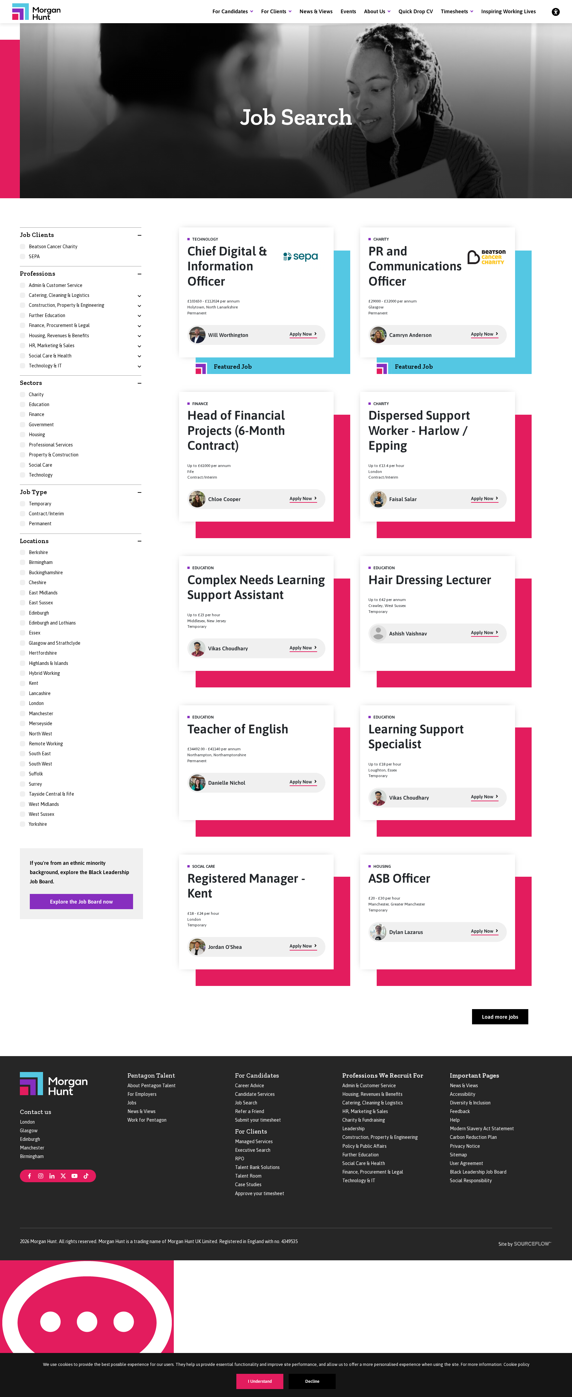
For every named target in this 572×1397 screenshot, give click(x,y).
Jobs (131, 1102)
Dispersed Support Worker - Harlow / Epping (419, 430)
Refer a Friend (249, 1111)
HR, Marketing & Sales (365, 1111)
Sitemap (458, 1154)
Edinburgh (30, 1139)
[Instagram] (41, 1175)
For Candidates (230, 11)
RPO (239, 1158)
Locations (34, 541)
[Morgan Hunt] (36, 11)
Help (455, 1120)
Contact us (35, 1112)
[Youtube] (74, 1175)
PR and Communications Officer (415, 266)
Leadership (353, 1128)
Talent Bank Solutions (257, 1167)
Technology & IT (358, 1180)
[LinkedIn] (52, 1175)
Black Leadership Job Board (478, 1172)
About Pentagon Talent (151, 1085)
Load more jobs (500, 1017)
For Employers (142, 1094)
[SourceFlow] (533, 1243)
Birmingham (32, 1156)
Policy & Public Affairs (364, 1146)
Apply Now (301, 334)
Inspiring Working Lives (508, 11)
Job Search (246, 1102)
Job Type (33, 492)
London (27, 1122)
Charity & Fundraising (363, 1120)
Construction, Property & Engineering (380, 1137)
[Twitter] (63, 1175)
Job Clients (37, 235)
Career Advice (249, 1085)
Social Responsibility (471, 1180)
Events (348, 11)
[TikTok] (86, 1175)
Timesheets (454, 11)
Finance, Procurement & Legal (372, 1172)
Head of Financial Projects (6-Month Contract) (236, 430)
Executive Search (252, 1150)
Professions (37, 273)
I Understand (260, 1381)
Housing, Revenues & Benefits (372, 1094)
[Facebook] (29, 1175)
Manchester (32, 1147)
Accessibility (462, 1094)
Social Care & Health (363, 1163)
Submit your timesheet (258, 1120)
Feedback (460, 1111)
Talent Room (248, 1176)
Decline (312, 1381)
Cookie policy (516, 1364)
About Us (374, 11)
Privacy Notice (465, 1146)
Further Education (360, 1154)
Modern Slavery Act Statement (482, 1128)
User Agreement (466, 1163)
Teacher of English (237, 729)
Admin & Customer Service (369, 1085)
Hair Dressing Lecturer (429, 580)
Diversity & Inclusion (470, 1102)
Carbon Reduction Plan (473, 1137)
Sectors (31, 383)
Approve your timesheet (259, 1193)
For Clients (273, 11)
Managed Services (254, 1141)
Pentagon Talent (151, 1075)
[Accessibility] (556, 11)
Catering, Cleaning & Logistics (372, 1102)
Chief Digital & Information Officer (227, 266)
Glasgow (28, 1130)
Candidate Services (255, 1094)
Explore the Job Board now (81, 902)
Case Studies (248, 1184)
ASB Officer (399, 878)
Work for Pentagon (147, 1120)
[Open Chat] (87, 1328)
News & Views (316, 11)
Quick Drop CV (416, 11)
